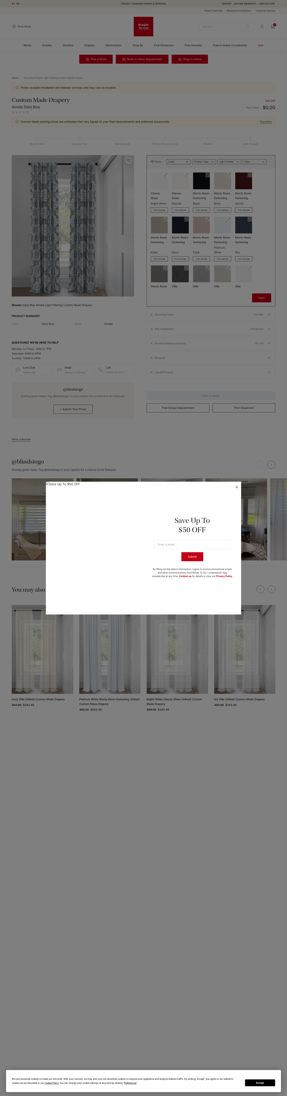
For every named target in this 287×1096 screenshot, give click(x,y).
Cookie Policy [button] (51, 1083)
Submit (192, 556)
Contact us (185, 576)
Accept (260, 1083)
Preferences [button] (130, 1083)
